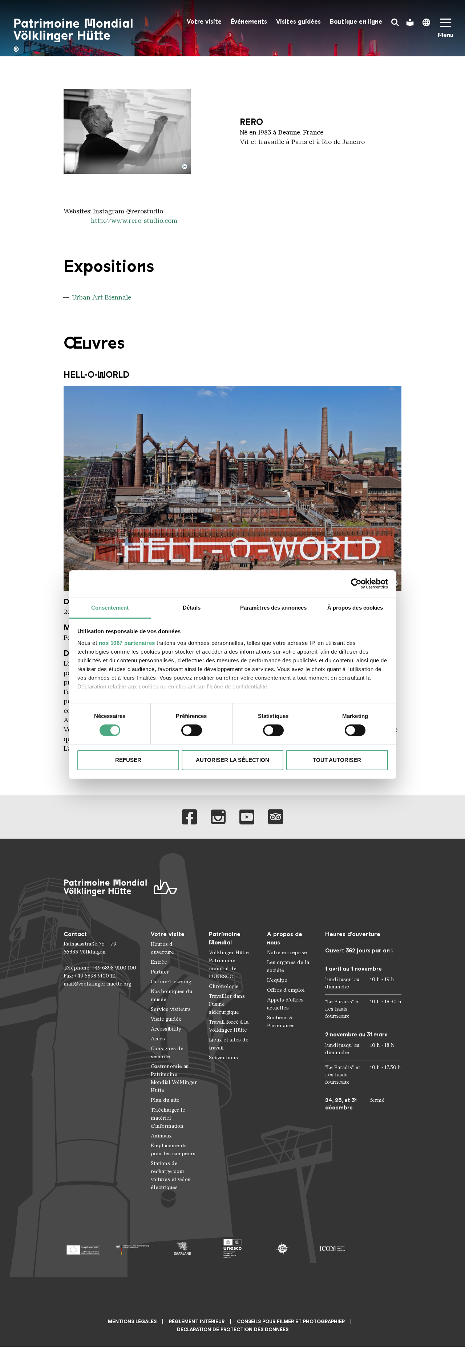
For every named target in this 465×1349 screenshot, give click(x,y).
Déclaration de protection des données (232, 1329)
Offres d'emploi (285, 990)
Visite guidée (166, 1019)
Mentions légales (132, 1321)
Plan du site (165, 1100)
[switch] (191, 730)
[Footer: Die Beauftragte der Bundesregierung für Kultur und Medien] (132, 1248)
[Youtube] (246, 817)
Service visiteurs (171, 1009)
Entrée (159, 962)
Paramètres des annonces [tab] (273, 607)
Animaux (161, 1136)
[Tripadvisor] (275, 817)
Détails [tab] (192, 607)
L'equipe (277, 980)
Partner (160, 972)
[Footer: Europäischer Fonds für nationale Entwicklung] (83, 1248)
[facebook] (189, 817)
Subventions (223, 1057)
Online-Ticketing (171, 981)
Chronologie (224, 986)
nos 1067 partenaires (127, 642)
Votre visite (204, 22)
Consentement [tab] (110, 607)
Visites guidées (298, 22)
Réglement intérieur (197, 1321)
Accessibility (166, 1029)
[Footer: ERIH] (282, 1248)
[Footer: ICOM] (332, 1248)
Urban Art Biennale (101, 297)
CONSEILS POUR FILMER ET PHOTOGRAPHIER (291, 1321)
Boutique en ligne (356, 22)
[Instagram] (218, 817)
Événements (249, 22)
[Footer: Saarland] (182, 1248)
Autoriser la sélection (232, 760)
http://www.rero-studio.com (134, 220)
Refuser (128, 760)
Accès (158, 1038)
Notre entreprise (287, 952)
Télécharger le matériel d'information (168, 1118)
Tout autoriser (337, 760)
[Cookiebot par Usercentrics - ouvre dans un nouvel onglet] (356, 583)
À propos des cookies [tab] (355, 607)
